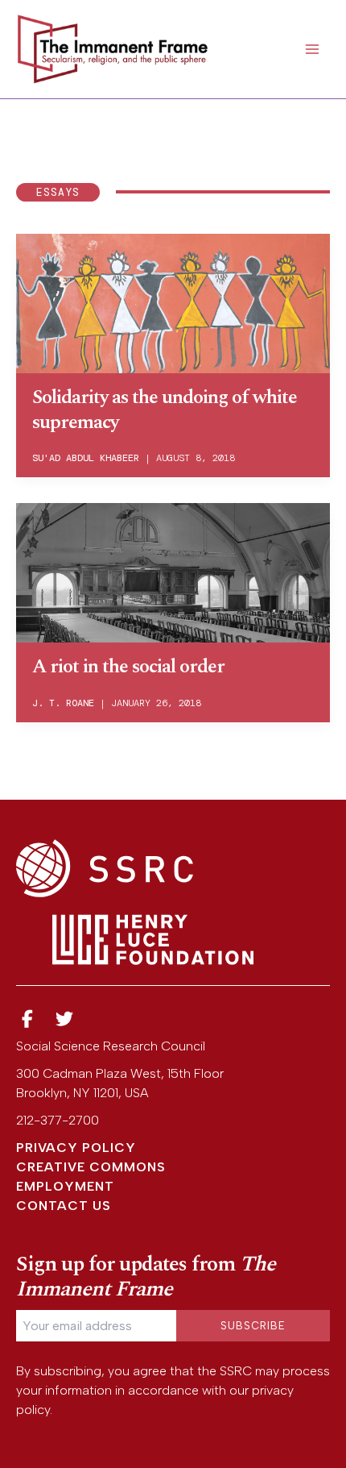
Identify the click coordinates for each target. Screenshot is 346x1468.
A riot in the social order (128, 666)
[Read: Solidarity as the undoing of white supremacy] (173, 302)
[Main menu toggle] (312, 49)
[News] (27, 1019)
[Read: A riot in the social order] (173, 571)
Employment (65, 1186)
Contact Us (63, 1205)
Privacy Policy (76, 1147)
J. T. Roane (63, 703)
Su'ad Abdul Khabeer (85, 457)
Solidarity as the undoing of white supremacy (164, 410)
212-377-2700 (57, 1120)
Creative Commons (91, 1167)
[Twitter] (65, 1019)
